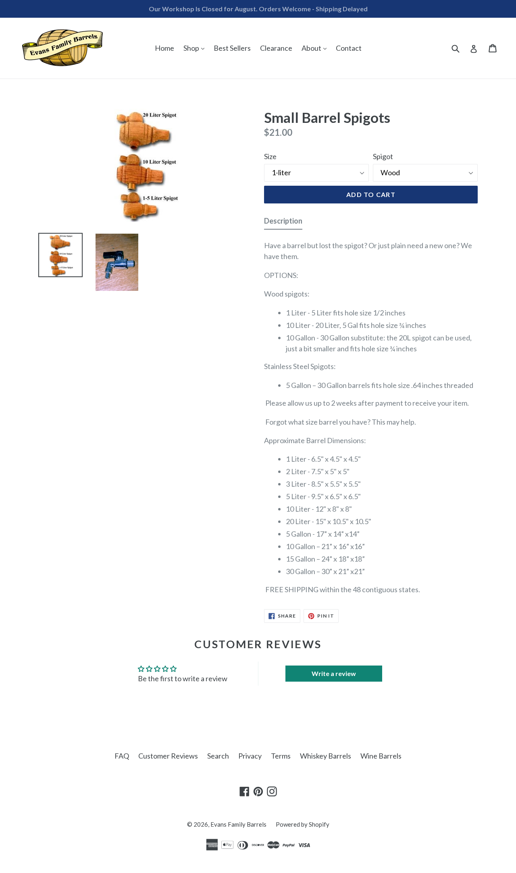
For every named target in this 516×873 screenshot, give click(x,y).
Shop (195, 47)
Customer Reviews (168, 755)
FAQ (121, 755)
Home (164, 48)
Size (270, 156)
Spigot (383, 156)
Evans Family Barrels (238, 824)
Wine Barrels (381, 755)
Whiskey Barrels (325, 755)
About (316, 47)
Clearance (276, 48)
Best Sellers (232, 48)
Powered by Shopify (302, 824)
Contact (349, 48)
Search (218, 755)
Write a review (334, 673)
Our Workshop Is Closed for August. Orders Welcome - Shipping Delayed (258, 8)
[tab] (283, 223)
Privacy (250, 755)
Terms (281, 755)
